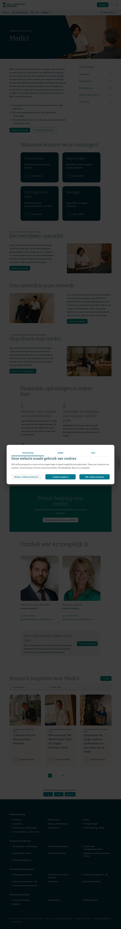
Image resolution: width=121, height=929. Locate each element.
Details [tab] (60, 453)
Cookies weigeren (60, 477)
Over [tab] (93, 453)
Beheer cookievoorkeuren (26, 477)
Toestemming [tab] (27, 453)
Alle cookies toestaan (94, 477)
